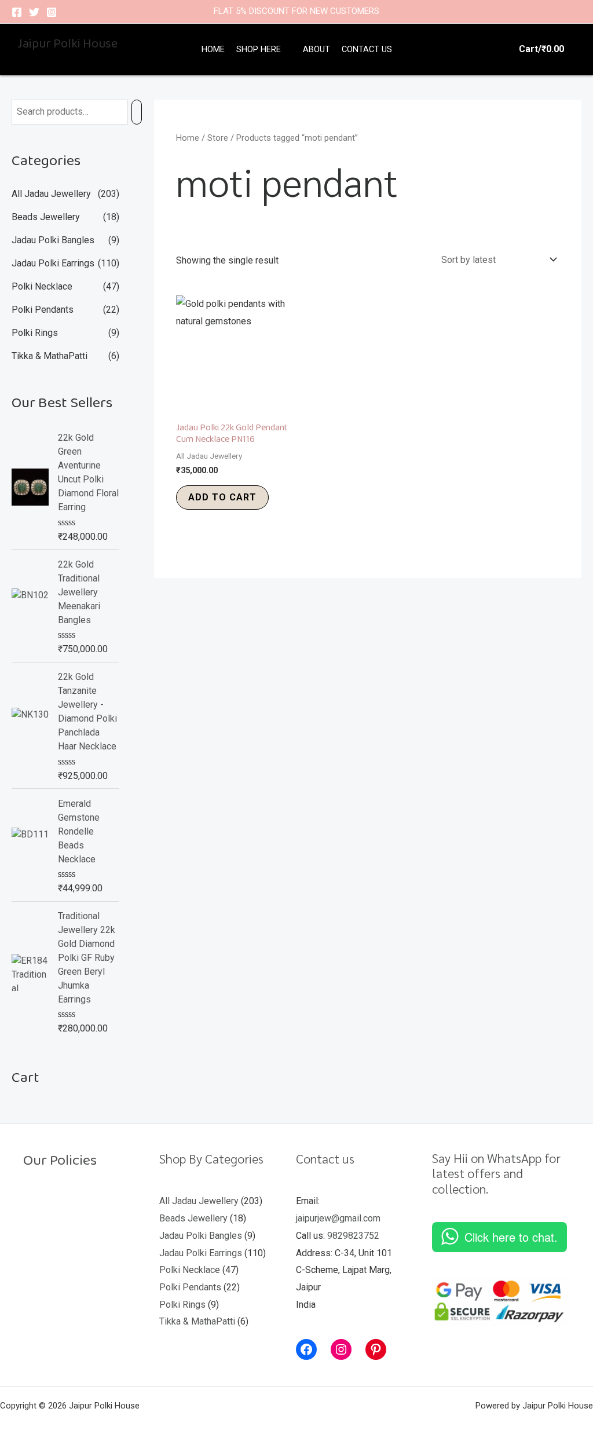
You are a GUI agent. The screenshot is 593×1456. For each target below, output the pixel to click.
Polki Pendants (43, 309)
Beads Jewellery (46, 216)
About (316, 49)
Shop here (258, 49)
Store (217, 138)
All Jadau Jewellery (51, 193)
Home (213, 49)
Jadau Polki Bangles (53, 240)
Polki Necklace (42, 286)
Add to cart (222, 497)
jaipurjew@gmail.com (338, 1218)
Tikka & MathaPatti (49, 355)
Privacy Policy (51, 1227)
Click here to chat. (511, 1236)
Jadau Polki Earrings (53, 263)
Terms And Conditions (66, 1243)
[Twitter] (34, 12)
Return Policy (50, 1192)
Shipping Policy (54, 1209)
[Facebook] (17, 12)
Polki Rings (35, 332)
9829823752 (353, 1235)
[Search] (136, 112)
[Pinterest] (375, 1349)
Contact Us (367, 49)
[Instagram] (51, 12)
